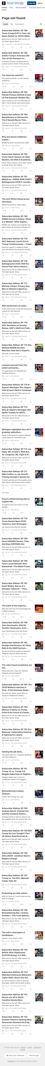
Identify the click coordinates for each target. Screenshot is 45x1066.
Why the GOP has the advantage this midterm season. (16, 610)
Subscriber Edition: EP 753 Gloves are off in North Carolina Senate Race (14, 997)
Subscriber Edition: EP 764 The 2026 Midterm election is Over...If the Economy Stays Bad (17, 687)
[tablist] (13, 24)
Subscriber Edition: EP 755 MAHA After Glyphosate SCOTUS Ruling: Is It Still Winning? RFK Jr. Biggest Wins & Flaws (17, 953)
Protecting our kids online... (15, 893)
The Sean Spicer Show (21, 44)
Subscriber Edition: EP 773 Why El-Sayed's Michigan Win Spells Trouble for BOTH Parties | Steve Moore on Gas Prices (16, 410)
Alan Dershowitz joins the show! (14, 631)
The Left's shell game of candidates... (13, 933)
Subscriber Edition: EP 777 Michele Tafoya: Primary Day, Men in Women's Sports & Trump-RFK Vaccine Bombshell (17, 286)
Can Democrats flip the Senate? (14, 527)
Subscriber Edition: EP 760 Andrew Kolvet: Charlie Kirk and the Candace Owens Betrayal (15, 811)
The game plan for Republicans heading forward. (14, 372)
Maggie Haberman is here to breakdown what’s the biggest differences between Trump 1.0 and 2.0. (16, 778)
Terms (29, 1047)
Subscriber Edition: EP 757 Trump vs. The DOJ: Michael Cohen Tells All (15, 878)
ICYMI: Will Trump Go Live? (12, 797)
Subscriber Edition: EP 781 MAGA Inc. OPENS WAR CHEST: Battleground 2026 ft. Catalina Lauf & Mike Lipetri (17, 179)
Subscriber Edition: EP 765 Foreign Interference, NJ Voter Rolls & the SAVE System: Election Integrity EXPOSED (16, 645)
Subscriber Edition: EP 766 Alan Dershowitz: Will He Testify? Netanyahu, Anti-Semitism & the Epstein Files (15, 625)
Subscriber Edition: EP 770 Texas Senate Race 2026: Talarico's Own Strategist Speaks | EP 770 (14, 521)
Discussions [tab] (19, 24)
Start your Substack (16, 1055)
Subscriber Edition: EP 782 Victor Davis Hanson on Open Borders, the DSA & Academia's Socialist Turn (17, 157)
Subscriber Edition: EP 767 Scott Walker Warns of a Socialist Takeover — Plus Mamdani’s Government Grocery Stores (14, 586)
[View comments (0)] (12, 47)
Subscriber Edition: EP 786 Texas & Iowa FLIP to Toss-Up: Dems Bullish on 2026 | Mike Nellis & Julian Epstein (16, 33)
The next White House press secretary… (15, 200)
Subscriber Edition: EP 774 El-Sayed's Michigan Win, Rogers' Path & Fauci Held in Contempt (17, 387)
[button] (4, 7)
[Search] (41, 24)
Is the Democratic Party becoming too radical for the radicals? (17, 310)
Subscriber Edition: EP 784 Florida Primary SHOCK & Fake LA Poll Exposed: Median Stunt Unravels (17, 95)
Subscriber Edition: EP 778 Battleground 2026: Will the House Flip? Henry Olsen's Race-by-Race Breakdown (15, 264)
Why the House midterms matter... (14, 138)
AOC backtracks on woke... (15, 306)
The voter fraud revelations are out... (17, 666)
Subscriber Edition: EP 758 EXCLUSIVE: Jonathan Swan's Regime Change (16, 856)
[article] (22, 39)
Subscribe (31, 3)
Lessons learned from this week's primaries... (14, 366)
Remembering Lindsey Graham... (13, 792)
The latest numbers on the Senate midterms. (15, 79)
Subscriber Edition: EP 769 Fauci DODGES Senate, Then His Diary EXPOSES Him (15, 541)
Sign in (40, 3)
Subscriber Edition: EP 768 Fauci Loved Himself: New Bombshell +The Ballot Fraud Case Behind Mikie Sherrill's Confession (16, 564)
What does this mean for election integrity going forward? (15, 672)
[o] (39, 33)
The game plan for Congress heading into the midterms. (16, 756)
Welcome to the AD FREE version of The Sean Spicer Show (16, 40)
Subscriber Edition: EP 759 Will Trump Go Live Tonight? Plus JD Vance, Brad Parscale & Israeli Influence (17, 834)
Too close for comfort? (13, 75)
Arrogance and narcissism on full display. (15, 505)
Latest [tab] (5, 24)
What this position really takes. (14, 205)
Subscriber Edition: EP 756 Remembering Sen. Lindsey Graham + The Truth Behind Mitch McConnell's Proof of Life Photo (15, 913)
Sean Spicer (15, 83)
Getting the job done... (12, 752)
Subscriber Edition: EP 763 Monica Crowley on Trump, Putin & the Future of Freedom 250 (16, 710)
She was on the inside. (11, 353)
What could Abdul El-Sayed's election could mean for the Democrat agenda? (16, 436)
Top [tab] (11, 24)
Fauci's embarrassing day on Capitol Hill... (16, 500)
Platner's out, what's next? (12, 938)
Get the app (34, 1055)
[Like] (3, 47)
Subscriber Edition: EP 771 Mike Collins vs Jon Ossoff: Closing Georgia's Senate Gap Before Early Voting (16, 474)
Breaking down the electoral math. (15, 142)
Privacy (23, 1047)
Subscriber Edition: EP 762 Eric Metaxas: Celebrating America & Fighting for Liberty (17, 732)
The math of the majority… (14, 606)
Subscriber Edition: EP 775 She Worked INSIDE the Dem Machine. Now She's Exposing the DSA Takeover (17, 348)
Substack (11, 1061)
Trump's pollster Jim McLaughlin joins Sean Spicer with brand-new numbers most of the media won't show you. (17, 481)
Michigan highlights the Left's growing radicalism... (16, 430)
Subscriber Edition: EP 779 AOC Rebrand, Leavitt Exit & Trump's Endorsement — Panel (17, 241)
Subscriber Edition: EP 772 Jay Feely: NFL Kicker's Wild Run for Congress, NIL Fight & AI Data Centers (16, 452)
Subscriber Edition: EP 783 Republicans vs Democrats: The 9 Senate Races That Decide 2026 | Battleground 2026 (15, 117)
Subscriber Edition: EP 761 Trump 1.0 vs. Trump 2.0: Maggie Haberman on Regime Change (16, 771)
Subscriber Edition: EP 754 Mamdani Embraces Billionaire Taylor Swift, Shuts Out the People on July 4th (16, 975)
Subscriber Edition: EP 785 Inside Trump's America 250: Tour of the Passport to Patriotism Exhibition (16, 56)
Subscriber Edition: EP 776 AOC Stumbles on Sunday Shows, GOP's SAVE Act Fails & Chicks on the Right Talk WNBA (17, 325)
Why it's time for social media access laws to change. (16, 897)
